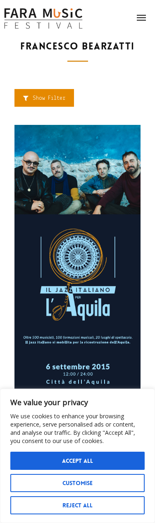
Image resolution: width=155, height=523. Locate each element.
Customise (77, 483)
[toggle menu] (141, 17)
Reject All (77, 505)
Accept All (77, 460)
